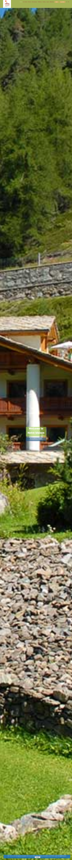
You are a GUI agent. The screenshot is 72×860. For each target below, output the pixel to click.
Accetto (37, 857)
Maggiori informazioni (63, 855)
